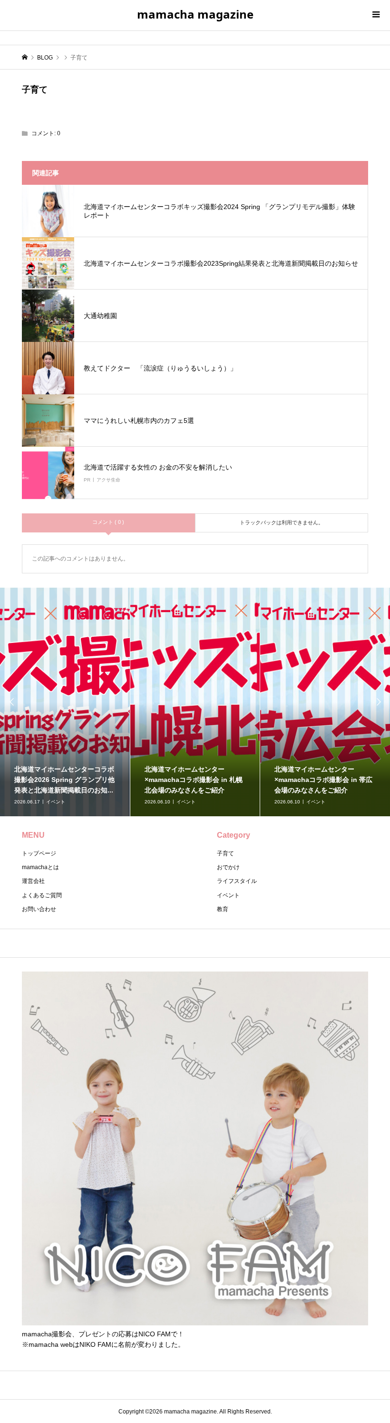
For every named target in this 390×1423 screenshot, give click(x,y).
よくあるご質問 (42, 895)
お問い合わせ (39, 909)
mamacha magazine (195, 14)
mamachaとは (40, 867)
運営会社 (33, 881)
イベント (228, 895)
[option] (65, 702)
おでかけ (228, 867)
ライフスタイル (237, 881)
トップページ (39, 853)
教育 (222, 909)
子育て (225, 853)
